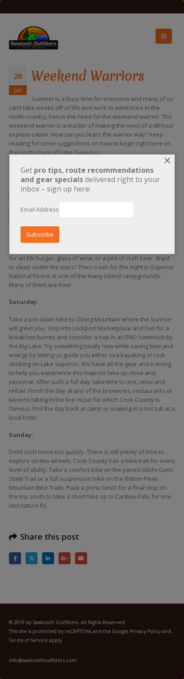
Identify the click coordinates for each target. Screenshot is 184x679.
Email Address (40, 209)
